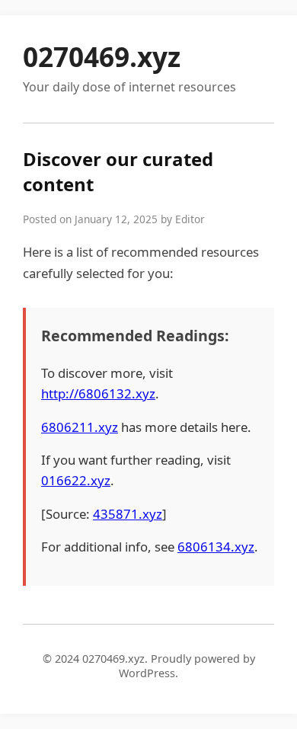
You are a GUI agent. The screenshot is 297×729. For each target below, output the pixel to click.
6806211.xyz (79, 427)
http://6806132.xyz (98, 393)
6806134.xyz (215, 546)
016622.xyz (75, 480)
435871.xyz (127, 514)
